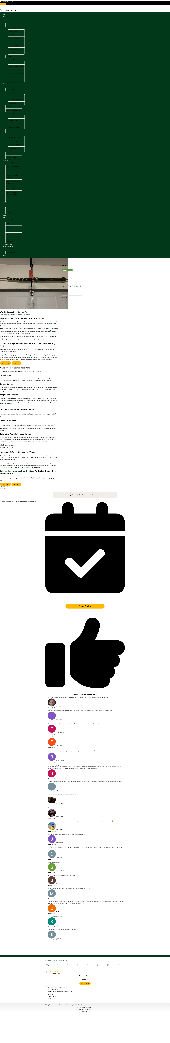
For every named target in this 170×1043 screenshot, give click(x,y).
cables (15, 465)
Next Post (3, 488)
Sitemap (68, 1005)
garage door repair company (35, 441)
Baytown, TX (48, 339)
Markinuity (82, 1005)
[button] (3, 4)
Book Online (85, 606)
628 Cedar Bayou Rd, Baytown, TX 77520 (63, 991)
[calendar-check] (85, 593)
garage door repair (28, 478)
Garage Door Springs (6, 314)
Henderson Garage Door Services (8, 339)
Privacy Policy (48, 1005)
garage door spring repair (36, 339)
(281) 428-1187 (10, 10)
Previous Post (4, 486)
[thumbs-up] (85, 692)
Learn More (5, 363)
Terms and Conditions (59, 1005)
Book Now (16, 363)
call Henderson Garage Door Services (43, 414)
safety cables (5, 467)
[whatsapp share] (78, 288)
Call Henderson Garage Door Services (17, 471)
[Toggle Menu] (12, 19)
